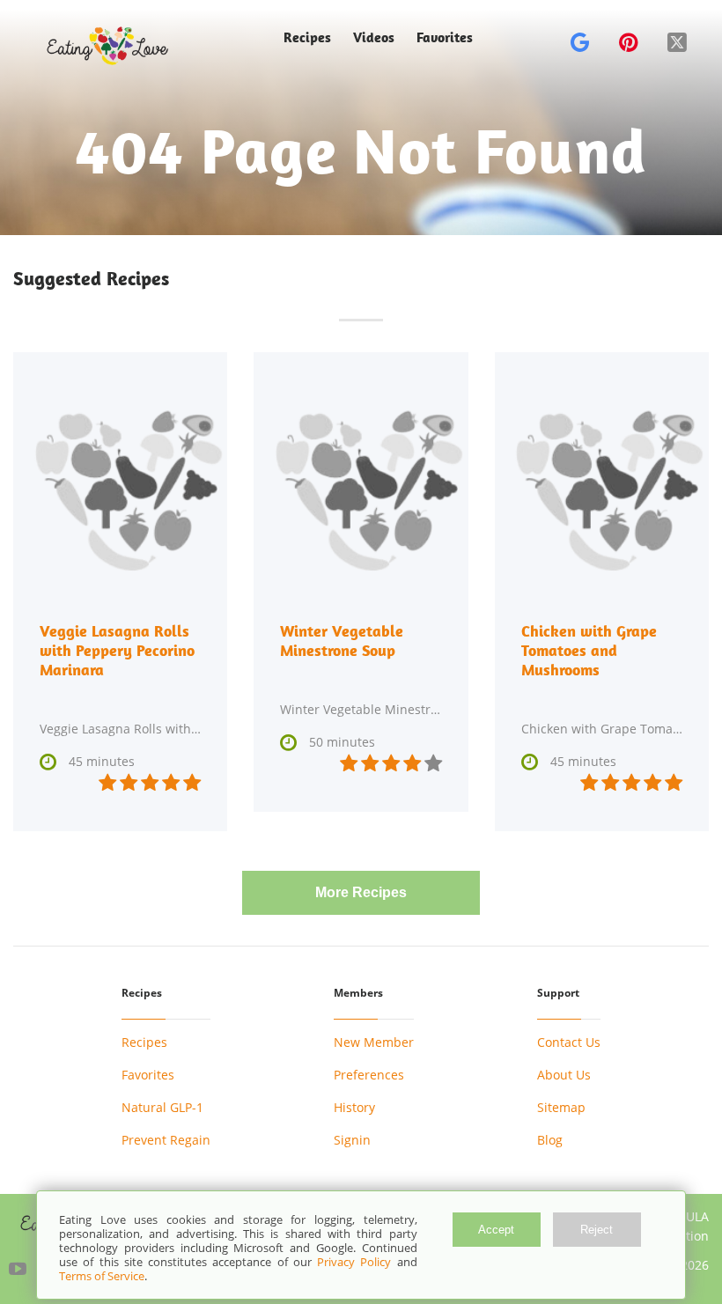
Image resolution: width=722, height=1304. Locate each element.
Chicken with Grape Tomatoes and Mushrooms (589, 650)
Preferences (369, 1074)
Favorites (444, 37)
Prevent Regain (166, 1139)
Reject (596, 1229)
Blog (550, 1139)
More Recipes (361, 892)
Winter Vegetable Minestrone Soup (341, 640)
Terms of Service (101, 1276)
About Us (564, 1074)
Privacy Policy (354, 1262)
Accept (496, 1229)
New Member (374, 1042)
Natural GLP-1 (162, 1107)
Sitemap (561, 1107)
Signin (352, 1139)
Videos (373, 37)
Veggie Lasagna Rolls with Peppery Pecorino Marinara (117, 650)
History (354, 1107)
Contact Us (568, 1042)
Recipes (144, 1042)
